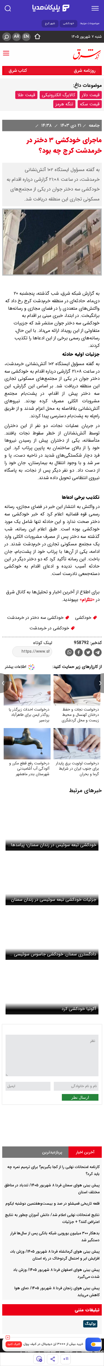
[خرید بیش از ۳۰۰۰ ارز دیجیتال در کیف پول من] (93, 1344)
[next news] (99, 683)
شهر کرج (50, 23)
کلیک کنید (13, 1344)
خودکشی (68, 23)
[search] (7, 8)
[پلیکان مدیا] (50, 8)
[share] (52, 1359)
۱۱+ (66, 1358)
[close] (8, 1337)
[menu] (95, 8)
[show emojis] (39, 1359)
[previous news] (5, 683)
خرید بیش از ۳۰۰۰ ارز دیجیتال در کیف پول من (50, 1344)
